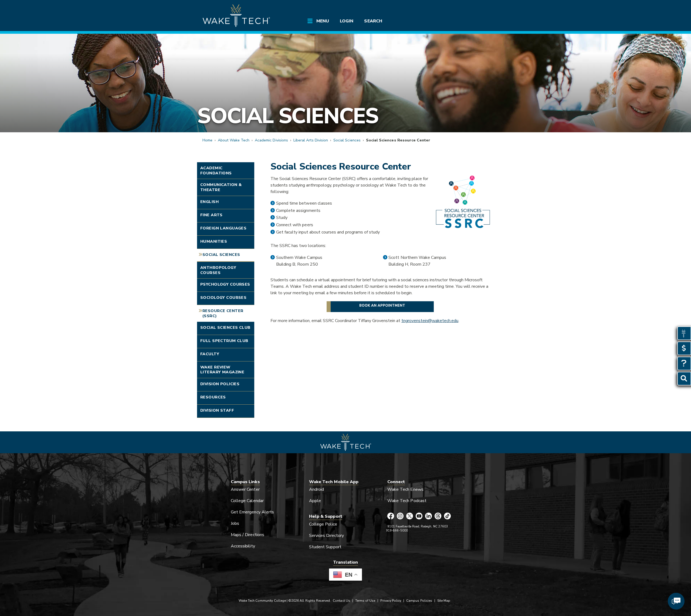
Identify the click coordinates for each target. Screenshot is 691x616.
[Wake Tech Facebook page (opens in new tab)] (390, 516)
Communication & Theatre (221, 187)
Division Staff (217, 410)
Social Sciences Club (225, 327)
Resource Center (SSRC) (222, 313)
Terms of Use (365, 600)
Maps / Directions (247, 535)
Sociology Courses (223, 297)
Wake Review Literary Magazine (222, 369)
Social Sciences (287, 116)
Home (207, 140)
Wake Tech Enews (405, 489)
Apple (315, 501)
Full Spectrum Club (224, 340)
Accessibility (243, 546)
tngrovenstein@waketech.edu (429, 321)
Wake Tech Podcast (406, 501)
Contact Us (341, 600)
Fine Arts (211, 215)
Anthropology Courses (218, 270)
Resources (213, 397)
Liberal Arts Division (310, 140)
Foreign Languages (223, 228)
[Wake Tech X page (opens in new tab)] (409, 516)
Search (373, 21)
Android (316, 489)
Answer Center (245, 489)
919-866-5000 (397, 531)
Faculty (209, 354)
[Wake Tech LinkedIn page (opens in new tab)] (428, 516)
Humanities (213, 241)
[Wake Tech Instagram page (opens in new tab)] (400, 516)
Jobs (235, 523)
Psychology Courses (225, 284)
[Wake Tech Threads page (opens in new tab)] (438, 516)
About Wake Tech (233, 140)
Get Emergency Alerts (252, 512)
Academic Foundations (216, 170)
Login (346, 21)
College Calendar (247, 501)
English (209, 201)
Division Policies (219, 384)
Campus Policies (419, 600)
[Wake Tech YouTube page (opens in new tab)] (419, 516)
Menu (322, 21)
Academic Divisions (271, 140)
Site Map (443, 600)
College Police (323, 524)
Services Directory (326, 536)
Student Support (325, 547)
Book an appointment (382, 305)
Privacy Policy (390, 600)
